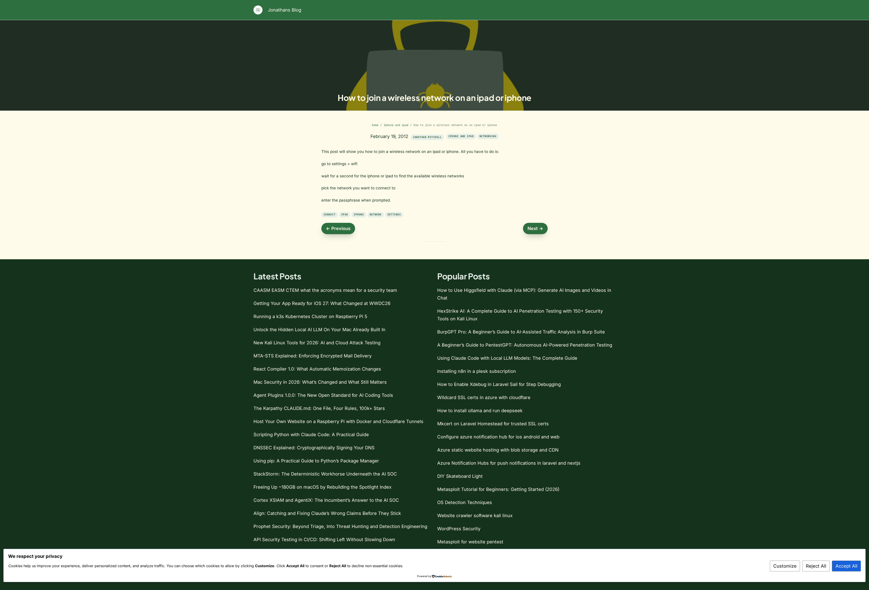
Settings (394, 214)
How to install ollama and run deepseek (480, 410)
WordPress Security (458, 528)
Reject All (816, 566)
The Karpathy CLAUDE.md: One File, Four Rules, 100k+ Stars (319, 408)
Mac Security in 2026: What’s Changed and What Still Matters (320, 382)
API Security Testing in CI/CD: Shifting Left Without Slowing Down (324, 539)
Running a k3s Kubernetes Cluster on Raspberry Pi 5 (310, 316)
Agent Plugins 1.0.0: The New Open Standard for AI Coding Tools (323, 395)
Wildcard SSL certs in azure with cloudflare (483, 397)
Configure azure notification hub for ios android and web (498, 437)
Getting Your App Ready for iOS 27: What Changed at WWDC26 (321, 303)
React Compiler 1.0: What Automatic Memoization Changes (317, 369)
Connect (329, 214)
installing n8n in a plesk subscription (476, 371)
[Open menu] (258, 9)
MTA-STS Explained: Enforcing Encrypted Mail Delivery (312, 356)
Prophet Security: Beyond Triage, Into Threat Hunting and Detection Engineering (340, 526)
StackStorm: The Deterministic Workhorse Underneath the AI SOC (325, 474)
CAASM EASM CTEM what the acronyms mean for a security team (325, 290)
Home (375, 125)
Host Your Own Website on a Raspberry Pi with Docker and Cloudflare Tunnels (338, 421)
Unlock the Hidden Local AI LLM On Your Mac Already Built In (319, 329)
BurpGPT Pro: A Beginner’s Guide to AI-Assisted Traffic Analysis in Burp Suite (521, 332)
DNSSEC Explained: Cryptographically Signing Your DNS (314, 447)
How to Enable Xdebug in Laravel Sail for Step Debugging (499, 384)
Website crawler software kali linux (475, 515)
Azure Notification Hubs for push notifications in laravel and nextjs (508, 463)
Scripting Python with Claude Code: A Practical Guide (311, 434)
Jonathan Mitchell (427, 137)
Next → (535, 228)
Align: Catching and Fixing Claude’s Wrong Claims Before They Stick (327, 513)
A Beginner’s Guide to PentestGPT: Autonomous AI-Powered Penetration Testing (524, 345)
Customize (785, 566)
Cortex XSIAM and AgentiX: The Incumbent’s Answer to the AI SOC (326, 500)
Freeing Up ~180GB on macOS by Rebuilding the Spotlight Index (322, 487)
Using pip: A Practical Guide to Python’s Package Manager (316, 461)
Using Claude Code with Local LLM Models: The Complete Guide (507, 358)
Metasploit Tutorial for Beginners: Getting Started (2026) (498, 489)
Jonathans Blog (284, 10)
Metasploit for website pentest (470, 542)
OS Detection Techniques (464, 502)
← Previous (338, 228)
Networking (488, 136)
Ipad (344, 214)
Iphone (359, 214)
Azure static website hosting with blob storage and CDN (498, 450)
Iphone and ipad (396, 125)
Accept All (846, 566)
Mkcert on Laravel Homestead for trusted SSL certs (493, 423)
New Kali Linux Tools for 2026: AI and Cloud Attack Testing (316, 342)
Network (376, 214)
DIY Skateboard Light (460, 476)
